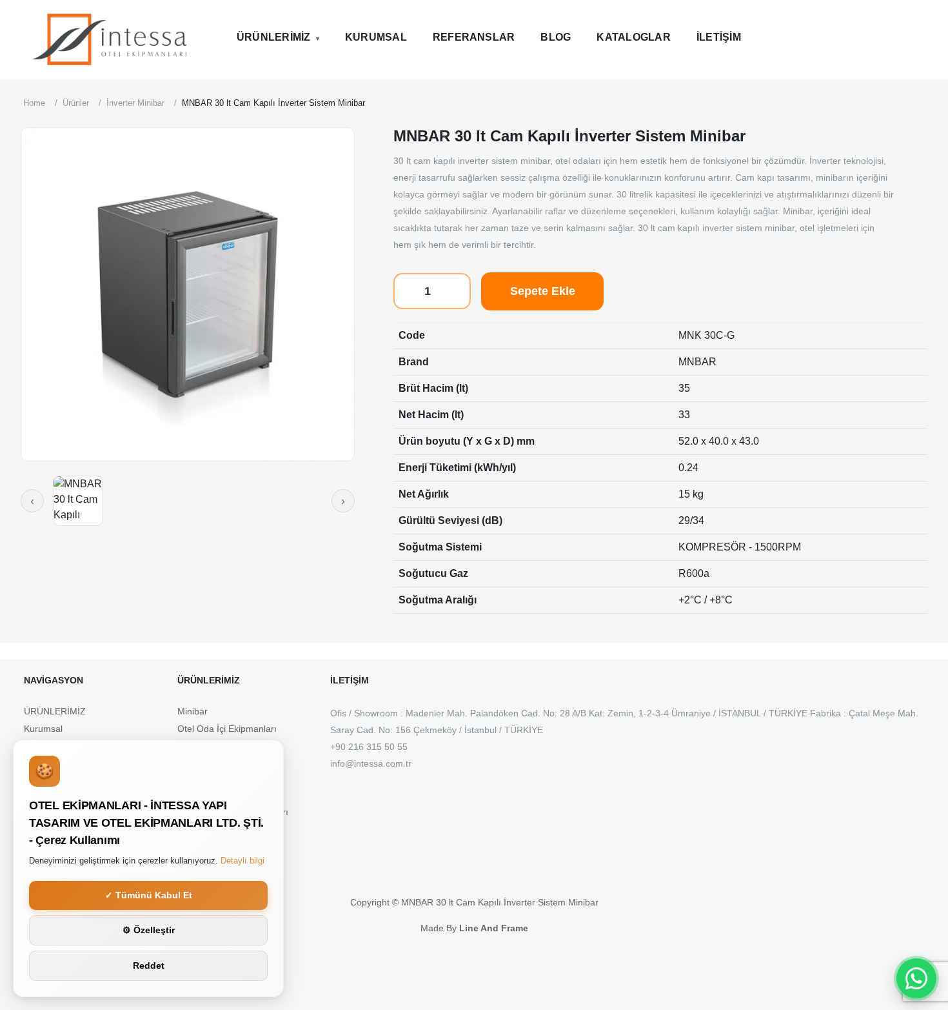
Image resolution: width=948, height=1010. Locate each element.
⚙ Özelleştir (149, 930)
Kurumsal (376, 37)
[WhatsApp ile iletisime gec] (916, 978)
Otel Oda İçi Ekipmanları (227, 728)
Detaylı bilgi (242, 860)
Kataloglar (633, 37)
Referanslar (474, 37)
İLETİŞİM (718, 37)
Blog (555, 37)
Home (34, 103)
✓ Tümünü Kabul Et (148, 895)
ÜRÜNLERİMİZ (274, 37)
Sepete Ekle (542, 291)
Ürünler (76, 103)
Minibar (192, 711)
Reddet (148, 965)
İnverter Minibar (135, 103)
